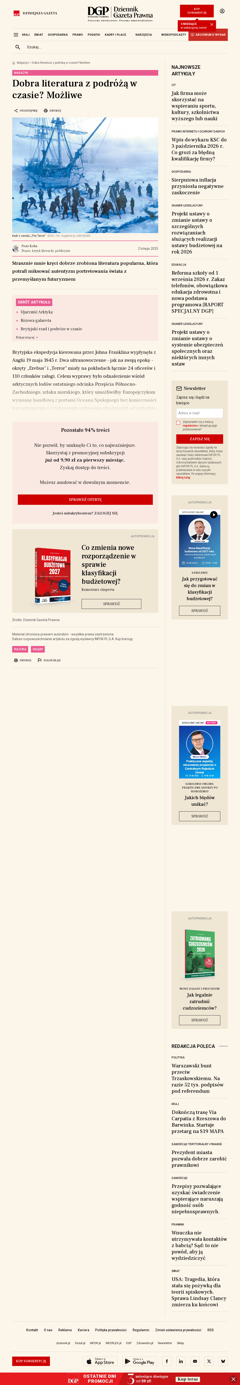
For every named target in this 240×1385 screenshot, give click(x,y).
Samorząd (180, 1178)
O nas (48, 1330)
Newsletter (165, 1343)
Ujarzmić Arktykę (37, 312)
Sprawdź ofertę (85, 499)
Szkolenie (200, 573)
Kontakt (32, 1330)
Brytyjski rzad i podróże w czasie (51, 329)
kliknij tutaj (183, 477)
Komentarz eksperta (98, 589)
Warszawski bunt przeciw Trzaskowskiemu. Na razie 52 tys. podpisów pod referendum (198, 1078)
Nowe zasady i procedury (200, 989)
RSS (210, 1330)
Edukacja (179, 264)
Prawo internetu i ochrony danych (198, 131)
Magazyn (23, 62)
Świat (176, 1271)
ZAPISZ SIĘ (200, 439)
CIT (174, 85)
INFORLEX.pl (113, 1343)
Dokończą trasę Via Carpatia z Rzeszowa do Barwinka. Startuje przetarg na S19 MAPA (199, 1122)
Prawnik (178, 1224)
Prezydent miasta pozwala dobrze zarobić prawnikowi (199, 1158)
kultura (20, 649)
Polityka (178, 1057)
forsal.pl (80, 1343)
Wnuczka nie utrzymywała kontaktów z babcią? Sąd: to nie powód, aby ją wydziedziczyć (199, 1245)
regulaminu (190, 425)
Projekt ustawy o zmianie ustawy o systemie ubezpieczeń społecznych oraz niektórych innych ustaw (197, 348)
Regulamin (141, 1330)
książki (38, 649)
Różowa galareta (36, 320)
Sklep (180, 1343)
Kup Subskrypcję (197, 11)
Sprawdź (111, 604)
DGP (128, 1343)
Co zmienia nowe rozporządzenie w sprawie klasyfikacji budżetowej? (109, 565)
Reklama (65, 1330)
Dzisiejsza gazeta (40, 13)
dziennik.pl (63, 1343)
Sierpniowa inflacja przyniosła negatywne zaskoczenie (198, 186)
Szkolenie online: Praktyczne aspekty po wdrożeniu (200, 787)
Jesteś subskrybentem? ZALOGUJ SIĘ (85, 513)
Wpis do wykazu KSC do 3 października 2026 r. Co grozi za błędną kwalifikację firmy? (199, 149)
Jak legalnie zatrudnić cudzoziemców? (200, 1001)
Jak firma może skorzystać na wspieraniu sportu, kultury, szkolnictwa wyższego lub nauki (195, 106)
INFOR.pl (95, 1343)
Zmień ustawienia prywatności (178, 1330)
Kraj (175, 1104)
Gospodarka (181, 171)
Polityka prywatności (111, 1330)
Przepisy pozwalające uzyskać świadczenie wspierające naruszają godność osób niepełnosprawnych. (197, 1199)
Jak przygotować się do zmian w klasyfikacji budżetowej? (200, 589)
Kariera (83, 1330)
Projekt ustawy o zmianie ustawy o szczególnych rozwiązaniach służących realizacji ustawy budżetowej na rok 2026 (197, 232)
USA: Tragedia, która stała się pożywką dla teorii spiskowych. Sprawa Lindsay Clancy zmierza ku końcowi (199, 1292)
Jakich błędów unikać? (200, 801)
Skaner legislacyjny (187, 205)
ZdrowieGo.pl (144, 1343)
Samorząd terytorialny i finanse (197, 1144)
